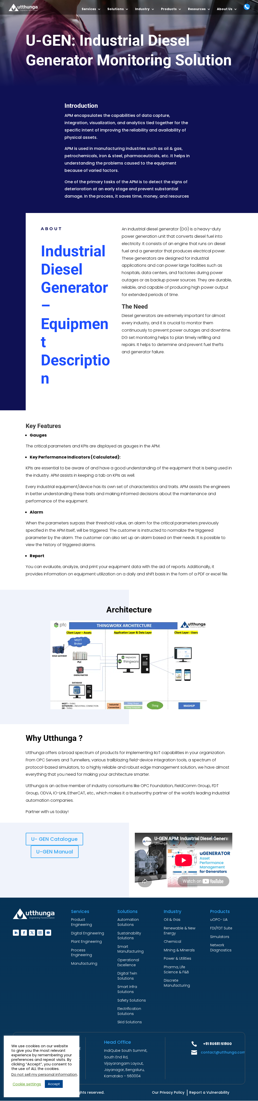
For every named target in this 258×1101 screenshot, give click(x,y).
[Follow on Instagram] (40, 933)
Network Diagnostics (221, 948)
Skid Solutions (129, 1022)
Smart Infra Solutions (127, 989)
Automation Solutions (128, 922)
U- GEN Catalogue (54, 839)
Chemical (172, 941)
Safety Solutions (131, 1000)
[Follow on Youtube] (48, 933)
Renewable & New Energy (179, 931)
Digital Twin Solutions (127, 976)
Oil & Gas (172, 919)
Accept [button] (54, 1084)
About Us (224, 9)
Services (89, 9)
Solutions (115, 9)
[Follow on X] (32, 933)
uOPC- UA (219, 919)
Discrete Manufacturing (177, 983)
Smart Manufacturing (130, 949)
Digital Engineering (87, 933)
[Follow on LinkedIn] (16, 933)
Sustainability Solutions (129, 936)
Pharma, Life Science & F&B (176, 969)
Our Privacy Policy (168, 1092)
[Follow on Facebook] (24, 933)
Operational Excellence (128, 962)
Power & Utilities (177, 958)
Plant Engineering (86, 941)
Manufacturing (84, 963)
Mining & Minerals (179, 950)
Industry (142, 9)
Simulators (219, 936)
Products (169, 9)
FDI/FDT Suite (221, 928)
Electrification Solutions (129, 1011)
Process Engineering (81, 953)
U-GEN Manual (54, 851)
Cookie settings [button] (27, 1084)
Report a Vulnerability (209, 1092)
